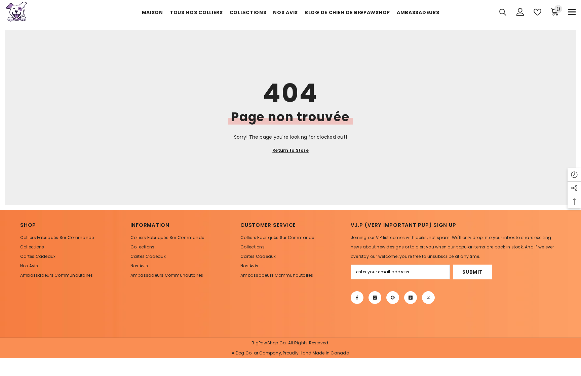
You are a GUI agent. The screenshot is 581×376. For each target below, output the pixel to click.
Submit (472, 272)
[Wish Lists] (537, 12)
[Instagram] (375, 297)
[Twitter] (428, 297)
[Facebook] (357, 297)
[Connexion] (520, 12)
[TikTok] (410, 297)
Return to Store (290, 150)
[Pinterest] (392, 297)
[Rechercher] (503, 12)
